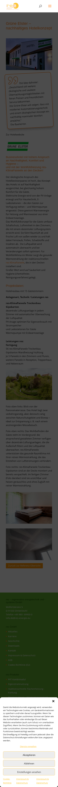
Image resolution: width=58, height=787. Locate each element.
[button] (53, 701)
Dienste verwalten (28, 746)
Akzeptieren (29, 754)
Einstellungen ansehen (29, 772)
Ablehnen (29, 763)
